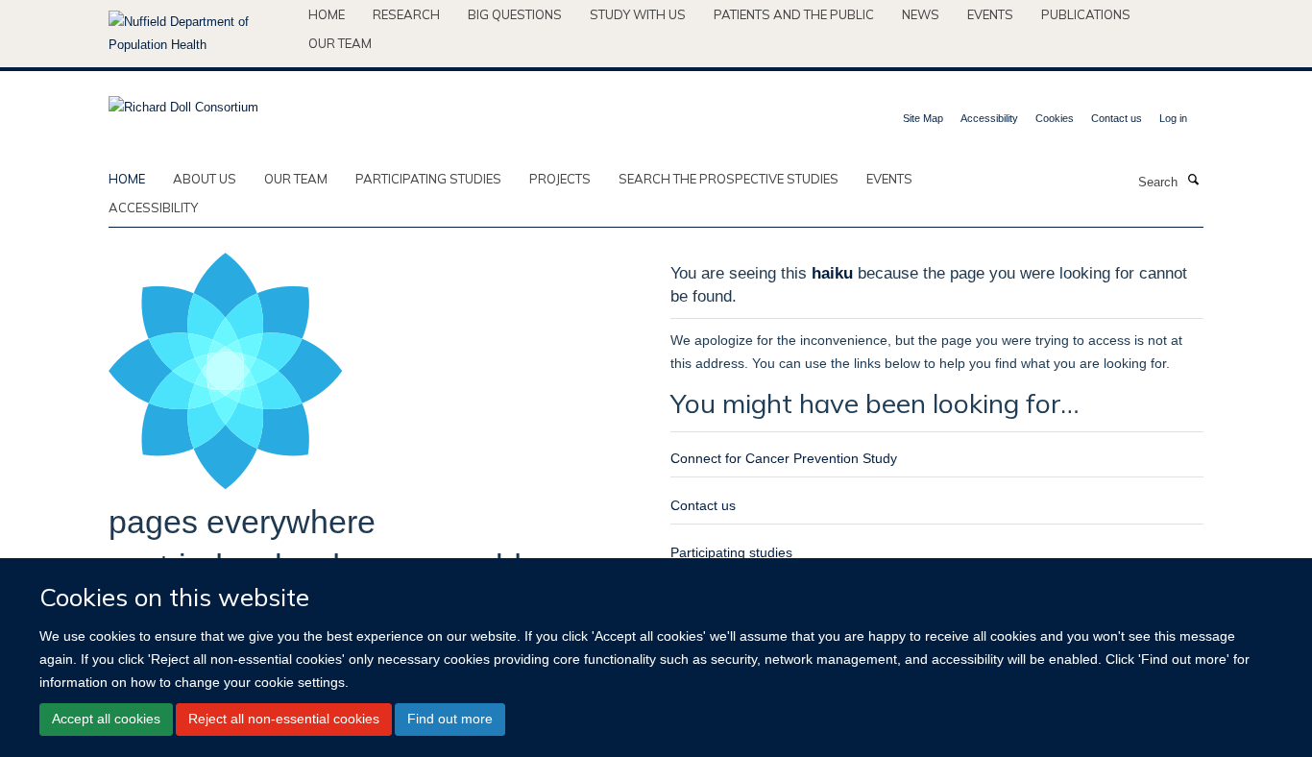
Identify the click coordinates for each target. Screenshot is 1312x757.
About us (204, 178)
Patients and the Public (794, 14)
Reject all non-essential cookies (283, 718)
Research (406, 14)
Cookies (1054, 118)
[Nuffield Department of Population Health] (201, 33)
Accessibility (989, 118)
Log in (1173, 118)
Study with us (638, 14)
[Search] (1192, 180)
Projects (560, 178)
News (920, 14)
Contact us (1116, 118)
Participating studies (428, 178)
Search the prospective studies (728, 178)
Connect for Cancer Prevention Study (783, 458)
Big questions (515, 14)
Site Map (923, 118)
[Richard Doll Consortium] (183, 101)
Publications (1085, 14)
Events (990, 14)
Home (326, 14)
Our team (340, 43)
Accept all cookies (106, 718)
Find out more (450, 718)
